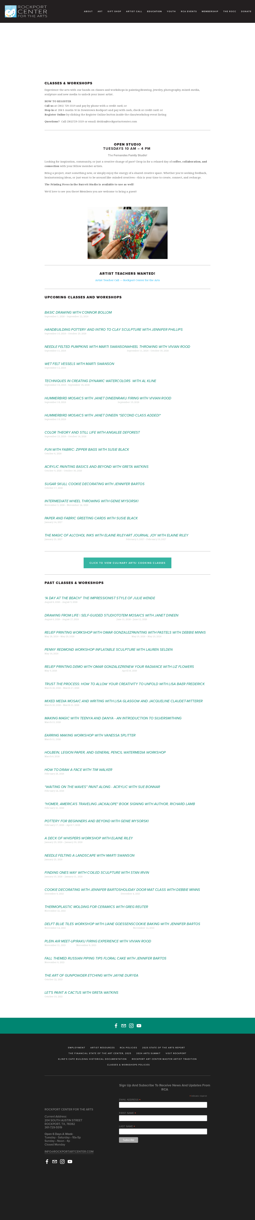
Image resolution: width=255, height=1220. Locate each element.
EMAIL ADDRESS (130, 1099)
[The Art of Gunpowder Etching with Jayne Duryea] (91, 969)
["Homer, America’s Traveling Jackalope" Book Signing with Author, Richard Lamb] (120, 798)
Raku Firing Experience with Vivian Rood (113, 941)
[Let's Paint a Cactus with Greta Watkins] (81, 986)
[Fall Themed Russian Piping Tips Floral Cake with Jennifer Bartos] (106, 952)
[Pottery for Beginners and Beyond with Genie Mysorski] (97, 815)
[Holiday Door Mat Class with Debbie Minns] (160, 883)
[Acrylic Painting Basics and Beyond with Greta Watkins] (96, 460)
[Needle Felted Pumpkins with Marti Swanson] (86, 340)
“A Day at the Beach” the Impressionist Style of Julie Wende (100, 598)
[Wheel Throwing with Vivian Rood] (158, 340)
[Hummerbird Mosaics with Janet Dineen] (81, 392)
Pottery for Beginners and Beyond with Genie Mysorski (97, 821)
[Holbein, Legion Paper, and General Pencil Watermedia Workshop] (105, 746)
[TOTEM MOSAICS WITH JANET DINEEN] (147, 609)
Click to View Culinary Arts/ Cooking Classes (127, 563)
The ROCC (229, 11)
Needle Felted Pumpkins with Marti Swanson (86, 347)
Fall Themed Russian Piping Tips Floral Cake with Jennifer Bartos (106, 958)
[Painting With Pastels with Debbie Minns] (169, 626)
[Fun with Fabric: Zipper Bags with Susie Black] (87, 443)
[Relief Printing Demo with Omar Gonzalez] (83, 660)
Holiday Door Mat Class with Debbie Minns (160, 890)
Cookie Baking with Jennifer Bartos (166, 924)
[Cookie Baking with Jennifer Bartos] (166, 918)
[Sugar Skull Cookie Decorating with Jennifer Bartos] (94, 478)
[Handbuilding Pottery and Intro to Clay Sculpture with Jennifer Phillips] (114, 323)
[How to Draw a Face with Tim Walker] (78, 763)
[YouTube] (139, 1025)
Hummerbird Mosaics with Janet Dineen (81, 398)
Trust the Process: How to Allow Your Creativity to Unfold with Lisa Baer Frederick (125, 684)
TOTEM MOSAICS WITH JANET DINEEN (147, 615)
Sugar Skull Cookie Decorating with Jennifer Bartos (94, 484)
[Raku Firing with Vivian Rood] (144, 392)
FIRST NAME (127, 1113)
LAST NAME (127, 1126)
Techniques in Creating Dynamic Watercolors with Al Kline (100, 381)
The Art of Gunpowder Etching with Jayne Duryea (91, 975)
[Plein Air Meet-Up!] (60, 935)
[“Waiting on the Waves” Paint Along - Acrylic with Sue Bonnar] (102, 781)
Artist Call (134, 11)
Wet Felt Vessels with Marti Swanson (79, 364)
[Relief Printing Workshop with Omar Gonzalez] (88, 626)
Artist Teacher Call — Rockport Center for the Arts (127, 280)
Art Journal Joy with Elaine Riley (157, 535)
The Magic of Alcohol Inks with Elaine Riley (85, 535)
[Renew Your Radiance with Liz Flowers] (158, 660)
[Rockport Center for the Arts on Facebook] (116, 1025)
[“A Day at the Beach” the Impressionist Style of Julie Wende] (100, 592)
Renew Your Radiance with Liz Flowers (158, 667)
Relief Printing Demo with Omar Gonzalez (83, 667)
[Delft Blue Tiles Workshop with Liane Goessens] (89, 918)
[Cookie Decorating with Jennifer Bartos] (83, 883)
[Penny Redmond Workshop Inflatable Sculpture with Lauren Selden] (109, 643)
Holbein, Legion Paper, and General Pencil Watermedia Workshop (105, 752)
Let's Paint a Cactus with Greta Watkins (81, 993)
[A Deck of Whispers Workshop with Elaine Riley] (89, 832)
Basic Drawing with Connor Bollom (78, 312)
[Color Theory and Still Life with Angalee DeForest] (92, 426)
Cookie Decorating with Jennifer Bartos (83, 890)
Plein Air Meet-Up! (60, 941)
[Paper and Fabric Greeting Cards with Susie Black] (91, 512)
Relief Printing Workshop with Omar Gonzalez (88, 632)
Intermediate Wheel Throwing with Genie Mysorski (91, 501)
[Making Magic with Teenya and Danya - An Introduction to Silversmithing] (113, 712)
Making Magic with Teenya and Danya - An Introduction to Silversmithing (113, 718)
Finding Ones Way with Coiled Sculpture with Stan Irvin (97, 873)
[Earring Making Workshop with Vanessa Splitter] (90, 729)
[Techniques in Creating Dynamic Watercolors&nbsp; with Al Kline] (100, 375)
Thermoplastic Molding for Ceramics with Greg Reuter (96, 907)
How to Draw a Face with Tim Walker (78, 770)
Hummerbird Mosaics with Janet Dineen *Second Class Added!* (103, 415)
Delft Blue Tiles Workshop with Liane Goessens (89, 924)
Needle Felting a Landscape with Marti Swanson (89, 855)
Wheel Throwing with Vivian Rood (158, 347)
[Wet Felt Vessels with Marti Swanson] (79, 357)
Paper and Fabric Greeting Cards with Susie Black (91, 518)
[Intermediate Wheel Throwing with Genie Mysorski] (91, 495)
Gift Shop (114, 11)
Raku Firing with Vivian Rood (144, 398)
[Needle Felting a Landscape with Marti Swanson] (89, 849)
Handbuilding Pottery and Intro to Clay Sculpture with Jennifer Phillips (114, 330)
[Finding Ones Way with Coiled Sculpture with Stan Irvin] (97, 866)
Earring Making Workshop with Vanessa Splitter (90, 735)
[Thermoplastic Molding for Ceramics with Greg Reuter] (96, 900)
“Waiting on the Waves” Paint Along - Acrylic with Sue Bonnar (102, 787)
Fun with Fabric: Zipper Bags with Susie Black (87, 450)
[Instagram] (131, 1025)
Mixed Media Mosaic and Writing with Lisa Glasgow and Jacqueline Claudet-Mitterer (124, 701)
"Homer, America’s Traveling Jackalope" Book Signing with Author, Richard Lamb (120, 804)
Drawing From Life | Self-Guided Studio (81, 615)
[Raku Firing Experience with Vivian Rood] (113, 935)
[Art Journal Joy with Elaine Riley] (157, 529)
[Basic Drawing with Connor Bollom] (78, 306)
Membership (210, 11)
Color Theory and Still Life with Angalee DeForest (92, 432)
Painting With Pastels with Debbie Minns (169, 632)
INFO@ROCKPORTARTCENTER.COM (69, 1151)
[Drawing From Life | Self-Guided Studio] (81, 609)
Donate (246, 11)
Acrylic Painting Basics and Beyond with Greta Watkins (96, 467)
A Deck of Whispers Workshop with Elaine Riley (89, 838)
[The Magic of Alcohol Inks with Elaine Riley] (85, 529)
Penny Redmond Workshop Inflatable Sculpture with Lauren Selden (109, 650)
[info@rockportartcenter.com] (123, 1025)
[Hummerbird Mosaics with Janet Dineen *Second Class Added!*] (103, 409)
